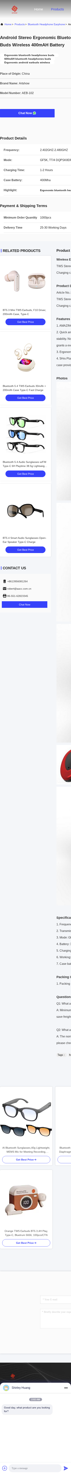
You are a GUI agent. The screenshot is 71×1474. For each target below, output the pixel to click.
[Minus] (66, 1388)
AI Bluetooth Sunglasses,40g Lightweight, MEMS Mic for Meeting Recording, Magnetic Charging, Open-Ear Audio (26, 1150)
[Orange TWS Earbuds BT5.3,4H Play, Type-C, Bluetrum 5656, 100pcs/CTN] (26, 1199)
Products (57, 9)
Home (38, 9)
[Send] (66, 1468)
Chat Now (25, 113)
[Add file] (4, 1468)
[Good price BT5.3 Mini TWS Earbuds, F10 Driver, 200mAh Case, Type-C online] (25, 281)
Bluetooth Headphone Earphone (46, 24)
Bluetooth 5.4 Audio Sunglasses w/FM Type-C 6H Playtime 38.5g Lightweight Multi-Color (25, 465)
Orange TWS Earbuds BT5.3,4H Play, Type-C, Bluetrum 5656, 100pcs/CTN (26, 1233)
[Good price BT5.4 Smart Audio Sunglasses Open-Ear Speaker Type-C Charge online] (25, 509)
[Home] (14, 9)
